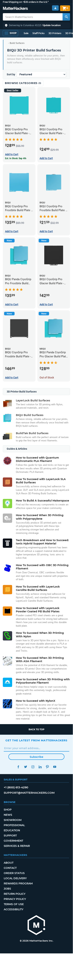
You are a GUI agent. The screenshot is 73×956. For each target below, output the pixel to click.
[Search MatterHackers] (66, 17)
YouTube (54, 767)
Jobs (7, 888)
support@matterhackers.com (29, 792)
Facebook (18, 767)
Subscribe (36, 757)
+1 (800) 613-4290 (16, 787)
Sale (26, 33)
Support (10, 835)
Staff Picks (38, 33)
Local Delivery (15, 878)
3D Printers (55, 33)
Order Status (14, 873)
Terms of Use (14, 904)
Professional (14, 825)
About (8, 862)
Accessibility (13, 909)
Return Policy (14, 893)
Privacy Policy (15, 899)
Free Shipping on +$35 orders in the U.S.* (26, 2)
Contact (10, 868)
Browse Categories (21, 83)
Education (12, 830)
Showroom (12, 820)
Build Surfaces (17, 43)
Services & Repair (17, 846)
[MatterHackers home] (15, 8)
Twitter (25, 767)
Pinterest (47, 767)
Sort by (11, 74)
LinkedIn (40, 767)
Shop (8, 809)
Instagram (32, 767)
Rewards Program (18, 883)
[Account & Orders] (55, 8)
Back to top (36, 729)
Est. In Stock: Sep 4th (15, 158)
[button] (36, 25)
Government (13, 840)
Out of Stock (47, 377)
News (8, 814)
